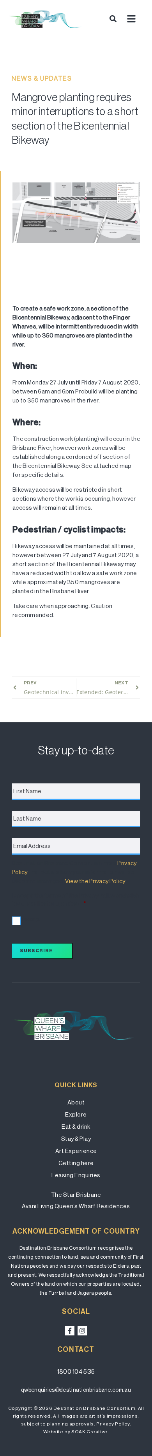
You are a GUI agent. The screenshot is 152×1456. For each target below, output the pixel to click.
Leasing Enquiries (76, 1175)
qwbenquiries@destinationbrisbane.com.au (76, 1390)
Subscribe (36, 950)
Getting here (76, 1163)
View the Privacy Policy (95, 881)
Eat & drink (76, 1126)
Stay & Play (76, 1138)
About (76, 1102)
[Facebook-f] (69, 1330)
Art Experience (76, 1150)
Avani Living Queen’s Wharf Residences (76, 1206)
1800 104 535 (76, 1371)
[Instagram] (82, 1330)
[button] (112, 18)
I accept (31, 919)
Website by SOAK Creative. (76, 1431)
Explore (76, 1114)
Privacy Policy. (113, 1424)
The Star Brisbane (76, 1194)
